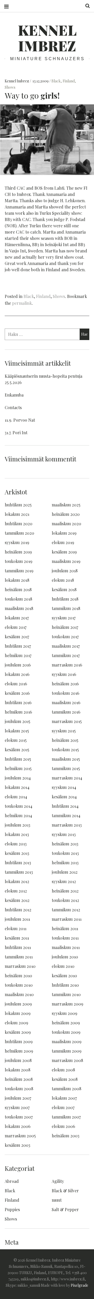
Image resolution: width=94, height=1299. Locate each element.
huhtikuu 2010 (65, 985)
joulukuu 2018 (65, 570)
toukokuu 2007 (19, 1117)
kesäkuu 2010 (64, 975)
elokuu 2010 (63, 966)
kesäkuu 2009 (18, 1032)
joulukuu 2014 (18, 778)
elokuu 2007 (63, 1107)
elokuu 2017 (15, 627)
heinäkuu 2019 (18, 552)
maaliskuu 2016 (66, 702)
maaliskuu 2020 (66, 523)
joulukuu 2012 (65, 872)
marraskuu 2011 (66, 919)
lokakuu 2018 (17, 580)
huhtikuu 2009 (19, 1041)
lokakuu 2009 (18, 1013)
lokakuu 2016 (17, 674)
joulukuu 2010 (65, 956)
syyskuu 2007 (17, 1107)
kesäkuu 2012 (17, 900)
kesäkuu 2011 (17, 938)
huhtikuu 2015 (18, 759)
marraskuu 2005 (20, 1135)
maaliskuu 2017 (66, 646)
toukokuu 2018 (18, 599)
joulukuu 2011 (17, 919)
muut (57, 1200)
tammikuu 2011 (19, 956)
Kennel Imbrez (47, 37)
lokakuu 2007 (64, 1098)
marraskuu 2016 (67, 665)
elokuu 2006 (63, 1126)
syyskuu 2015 (64, 730)
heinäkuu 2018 (18, 589)
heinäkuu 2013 (65, 843)
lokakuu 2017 (17, 617)
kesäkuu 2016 (17, 693)
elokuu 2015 (16, 740)
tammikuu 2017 (66, 655)
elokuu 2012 (16, 891)
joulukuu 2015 (17, 721)
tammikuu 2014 (66, 815)
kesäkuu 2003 (17, 1145)
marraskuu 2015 (67, 721)
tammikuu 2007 (66, 1117)
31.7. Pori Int (16, 432)
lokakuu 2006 (18, 1126)
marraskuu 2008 (67, 1060)
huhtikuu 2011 (18, 947)
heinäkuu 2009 (66, 1022)
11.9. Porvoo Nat (20, 420)
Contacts (13, 407)
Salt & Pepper (65, 1209)
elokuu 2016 (16, 683)
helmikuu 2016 (18, 712)
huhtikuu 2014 (65, 806)
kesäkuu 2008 (65, 1079)
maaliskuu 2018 (19, 608)
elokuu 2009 (16, 1022)
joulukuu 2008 (18, 1060)
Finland (69, 80)
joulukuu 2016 (18, 665)
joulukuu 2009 (18, 1004)
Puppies (12, 1209)
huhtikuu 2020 (18, 523)
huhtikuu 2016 (18, 702)
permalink (22, 303)
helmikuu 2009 (19, 1051)
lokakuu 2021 (17, 514)
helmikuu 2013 (65, 862)
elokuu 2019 (63, 542)
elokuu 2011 (15, 928)
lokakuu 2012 (17, 881)
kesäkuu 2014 (64, 796)
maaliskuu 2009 (66, 1041)
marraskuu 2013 (67, 825)
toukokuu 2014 (18, 806)
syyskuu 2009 (64, 1013)
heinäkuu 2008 (19, 1079)
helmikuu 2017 (18, 655)
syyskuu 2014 (64, 787)
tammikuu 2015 (66, 768)
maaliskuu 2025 (66, 504)
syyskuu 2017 (63, 617)
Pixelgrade (79, 1285)
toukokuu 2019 (18, 561)
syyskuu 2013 (64, 834)
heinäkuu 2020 (66, 514)
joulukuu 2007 (18, 1098)
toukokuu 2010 (19, 985)
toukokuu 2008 (19, 1088)
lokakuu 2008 (17, 1069)
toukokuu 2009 (66, 1032)
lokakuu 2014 (17, 787)
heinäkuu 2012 (65, 891)
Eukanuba (14, 395)
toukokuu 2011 (65, 938)
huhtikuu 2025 (18, 504)
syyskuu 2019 (17, 542)
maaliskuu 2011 (66, 947)
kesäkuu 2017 (17, 636)
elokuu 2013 (16, 843)
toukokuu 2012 (65, 900)
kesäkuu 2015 (17, 749)
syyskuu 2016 (64, 674)
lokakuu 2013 (17, 834)
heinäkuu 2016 (65, 683)
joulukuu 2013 (17, 825)
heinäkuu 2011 (65, 928)
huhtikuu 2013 (18, 862)
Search (85, 5)
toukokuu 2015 (65, 749)
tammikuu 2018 (66, 608)
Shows (10, 87)
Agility (58, 1181)
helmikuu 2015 (18, 768)
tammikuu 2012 (66, 909)
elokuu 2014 (16, 796)
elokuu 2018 (63, 580)
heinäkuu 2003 (65, 1135)
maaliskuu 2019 (66, 561)
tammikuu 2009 (66, 1051)
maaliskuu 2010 (19, 994)
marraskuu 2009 (67, 1004)
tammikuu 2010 (66, 994)
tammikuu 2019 (19, 570)
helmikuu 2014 (18, 815)
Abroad (12, 1181)
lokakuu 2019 (64, 533)
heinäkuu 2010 (18, 975)
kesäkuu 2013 (17, 853)
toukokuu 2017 (65, 636)
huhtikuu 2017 (18, 646)
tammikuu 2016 (66, 712)
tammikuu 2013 (19, 872)
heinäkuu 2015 (65, 740)
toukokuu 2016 (65, 693)
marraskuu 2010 (20, 966)
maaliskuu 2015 (66, 759)
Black (56, 80)
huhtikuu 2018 (65, 599)
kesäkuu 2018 (64, 589)
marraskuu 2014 (67, 778)
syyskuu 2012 (64, 881)
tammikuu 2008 (66, 1088)
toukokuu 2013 (65, 853)
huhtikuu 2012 (18, 909)
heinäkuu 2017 (65, 627)
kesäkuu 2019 (64, 552)
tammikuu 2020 (19, 533)
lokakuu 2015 (17, 730)
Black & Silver (65, 1190)
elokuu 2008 (63, 1069)
